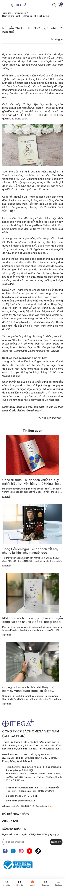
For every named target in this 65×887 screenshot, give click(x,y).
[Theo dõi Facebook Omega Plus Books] (5, 851)
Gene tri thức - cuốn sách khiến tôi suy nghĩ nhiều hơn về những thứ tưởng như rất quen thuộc (30, 481)
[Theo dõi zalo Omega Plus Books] (13, 851)
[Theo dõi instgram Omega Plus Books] (21, 851)
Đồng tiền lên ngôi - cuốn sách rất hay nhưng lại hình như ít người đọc (30, 550)
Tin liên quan (32, 431)
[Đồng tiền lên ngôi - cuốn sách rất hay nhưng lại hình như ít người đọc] (32, 524)
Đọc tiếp (6, 496)
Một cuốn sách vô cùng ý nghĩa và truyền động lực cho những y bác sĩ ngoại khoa (32, 620)
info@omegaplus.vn (24, 800)
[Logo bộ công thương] (17, 865)
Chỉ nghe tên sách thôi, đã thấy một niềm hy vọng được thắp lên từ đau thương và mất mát (29, 689)
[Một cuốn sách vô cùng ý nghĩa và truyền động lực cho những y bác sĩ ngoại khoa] (32, 593)
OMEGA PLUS (28, 806)
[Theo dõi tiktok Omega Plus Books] (38, 851)
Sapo (50, 806)
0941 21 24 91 (29, 795)
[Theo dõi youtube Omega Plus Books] (29, 851)
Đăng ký (56, 841)
